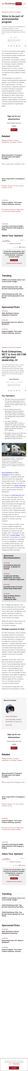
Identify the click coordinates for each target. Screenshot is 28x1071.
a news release (15, 535)
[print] (25, 46)
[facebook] (8, 46)
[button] (3, 4)
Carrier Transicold (20, 485)
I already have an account (14, 263)
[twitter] (14, 46)
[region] (14, 244)
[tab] (6, 240)
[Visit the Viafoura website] (22, 247)
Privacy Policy (16, 1063)
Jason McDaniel (14, 379)
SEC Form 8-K (16, 495)
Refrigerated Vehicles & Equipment (11, 12)
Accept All (14, 1067)
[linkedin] (11, 46)
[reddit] (16, 46)
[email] (19, 46)
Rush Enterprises (7, 472)
